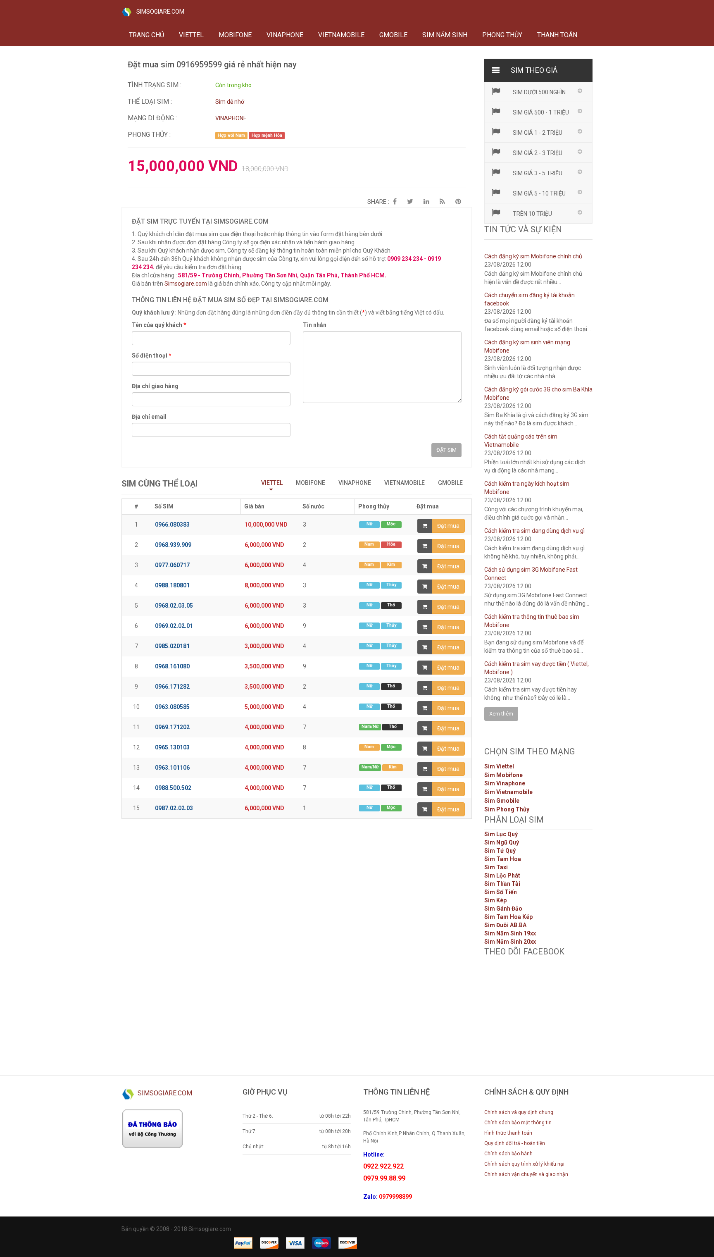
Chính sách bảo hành (508, 1154)
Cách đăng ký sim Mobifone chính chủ (533, 256)
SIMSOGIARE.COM (157, 11)
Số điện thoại (151, 355)
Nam (369, 544)
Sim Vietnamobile (508, 792)
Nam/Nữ (370, 726)
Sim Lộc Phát (502, 875)
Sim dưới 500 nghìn (539, 92)
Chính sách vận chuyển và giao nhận (526, 1174)
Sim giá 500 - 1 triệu (540, 112)
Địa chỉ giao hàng (155, 386)
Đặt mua (448, 525)
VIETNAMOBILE (341, 35)
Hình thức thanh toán (508, 1133)
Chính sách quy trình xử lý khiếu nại (524, 1164)
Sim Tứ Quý (500, 850)
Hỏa (391, 544)
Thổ (391, 605)
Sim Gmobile (501, 800)
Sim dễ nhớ (229, 101)
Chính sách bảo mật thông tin (518, 1123)
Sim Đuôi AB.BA (505, 925)
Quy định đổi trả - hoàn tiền (514, 1143)
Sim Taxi (496, 867)
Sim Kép (495, 900)
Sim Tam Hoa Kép (508, 917)
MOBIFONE (235, 35)
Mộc (391, 524)
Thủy (391, 584)
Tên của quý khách (159, 325)
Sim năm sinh (444, 35)
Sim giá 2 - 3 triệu (537, 153)
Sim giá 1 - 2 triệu (537, 132)
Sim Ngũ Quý (501, 842)
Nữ (369, 524)
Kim (391, 564)
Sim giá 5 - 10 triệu (539, 193)
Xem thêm (501, 714)
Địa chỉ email (149, 416)
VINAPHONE (285, 35)
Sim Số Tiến (500, 892)
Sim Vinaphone (504, 783)
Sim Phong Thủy (506, 809)
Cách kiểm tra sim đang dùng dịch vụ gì (534, 530)
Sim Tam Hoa (502, 859)
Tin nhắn (314, 325)
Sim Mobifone (503, 775)
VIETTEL (191, 35)
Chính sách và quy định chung (518, 1112)
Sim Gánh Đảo (503, 908)
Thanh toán (557, 35)
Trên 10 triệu (532, 213)
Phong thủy (502, 35)
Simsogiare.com (185, 283)
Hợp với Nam (231, 135)
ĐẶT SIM (446, 450)
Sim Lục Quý (501, 834)
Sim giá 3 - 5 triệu (537, 173)
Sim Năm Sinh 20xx (510, 941)
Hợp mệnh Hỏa (267, 135)
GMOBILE (393, 35)
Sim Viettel (499, 766)
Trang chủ (146, 35)
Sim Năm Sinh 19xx (510, 933)
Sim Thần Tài (502, 883)
